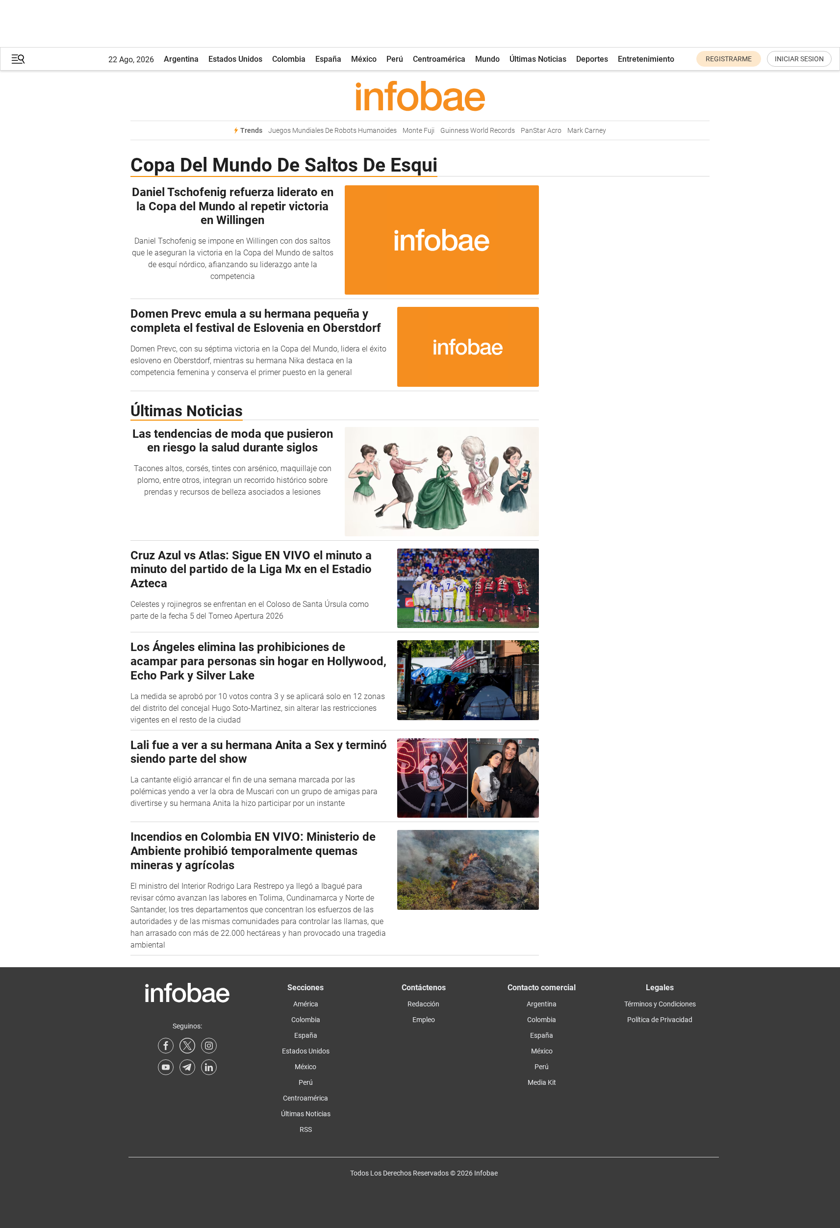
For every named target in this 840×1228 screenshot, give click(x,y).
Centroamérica (439, 59)
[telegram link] (187, 1067)
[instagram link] (209, 1045)
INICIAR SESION (799, 59)
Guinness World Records (477, 130)
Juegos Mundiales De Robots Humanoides (332, 130)
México (364, 59)
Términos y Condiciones (660, 1004)
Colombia (288, 59)
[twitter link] (187, 1045)
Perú (394, 59)
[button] (18, 59)
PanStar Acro (541, 130)
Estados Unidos (235, 59)
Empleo (423, 1020)
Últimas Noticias (537, 59)
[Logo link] (420, 96)
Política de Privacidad (659, 1020)
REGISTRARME (729, 59)
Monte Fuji (418, 130)
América (305, 1004)
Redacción (423, 1004)
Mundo (487, 59)
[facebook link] (166, 1045)
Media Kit (542, 1082)
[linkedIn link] (209, 1067)
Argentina (181, 59)
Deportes (592, 59)
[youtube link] (166, 1067)
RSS (306, 1129)
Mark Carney (586, 130)
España (328, 59)
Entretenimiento (646, 59)
